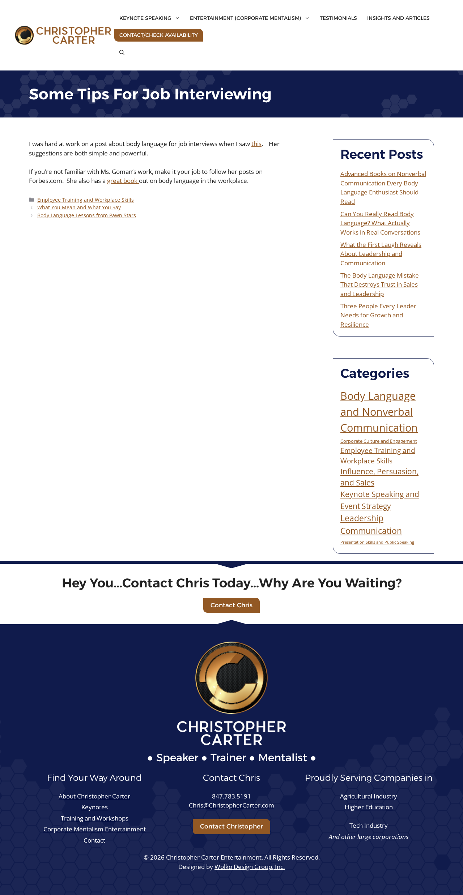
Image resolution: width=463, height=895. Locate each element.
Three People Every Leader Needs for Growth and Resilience (378, 315)
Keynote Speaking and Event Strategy (379, 500)
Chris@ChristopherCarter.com (231, 805)
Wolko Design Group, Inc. (249, 866)
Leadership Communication (371, 524)
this (256, 144)
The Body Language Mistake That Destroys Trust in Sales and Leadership (379, 284)
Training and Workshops (94, 818)
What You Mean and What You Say (79, 207)
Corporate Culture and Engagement (378, 441)
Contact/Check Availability (158, 35)
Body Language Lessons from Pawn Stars (86, 215)
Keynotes (94, 807)
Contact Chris (231, 605)
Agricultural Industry (368, 796)
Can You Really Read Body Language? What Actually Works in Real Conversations (380, 223)
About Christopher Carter (94, 796)
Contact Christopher (231, 826)
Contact (94, 840)
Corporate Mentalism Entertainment (94, 829)
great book (123, 180)
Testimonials (338, 18)
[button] (121, 52)
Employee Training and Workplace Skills (85, 199)
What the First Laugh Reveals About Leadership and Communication (380, 253)
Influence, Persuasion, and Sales (379, 477)
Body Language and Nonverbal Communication (379, 412)
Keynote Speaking (145, 18)
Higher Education (369, 807)
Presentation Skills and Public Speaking (377, 542)
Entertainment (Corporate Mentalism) (245, 18)
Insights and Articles (398, 18)
